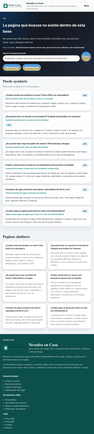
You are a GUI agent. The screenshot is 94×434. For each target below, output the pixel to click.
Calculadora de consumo (16, 403)
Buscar (86, 56)
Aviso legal (9, 418)
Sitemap (8, 428)
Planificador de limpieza (15, 409)
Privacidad (9, 421)
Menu (86, 6)
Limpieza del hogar (13, 387)
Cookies (8, 425)
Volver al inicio (12, 67)
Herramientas (11, 400)
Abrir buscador (32, 67)
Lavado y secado (12, 381)
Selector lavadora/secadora (17, 406)
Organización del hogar (15, 390)
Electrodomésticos (13, 384)
